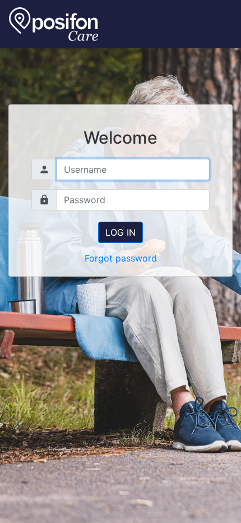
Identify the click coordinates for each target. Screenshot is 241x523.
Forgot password (121, 258)
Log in (120, 232)
